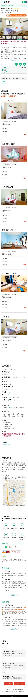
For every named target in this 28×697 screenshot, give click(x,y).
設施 (14, 78)
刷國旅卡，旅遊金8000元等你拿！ (18, 15)
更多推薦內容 (19, 684)
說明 (23, 78)
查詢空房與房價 (6, 121)
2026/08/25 (5, 134)
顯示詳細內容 (6, 444)
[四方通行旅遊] (7, 2)
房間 (9, 78)
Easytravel (16, 696)
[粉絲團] (20, 64)
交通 (18, 78)
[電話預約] (24, 64)
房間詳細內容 (7, 124)
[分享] (16, 64)
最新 (4, 78)
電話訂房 (14, 121)
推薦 (4, 81)
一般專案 (4, 128)
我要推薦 (8, 684)
